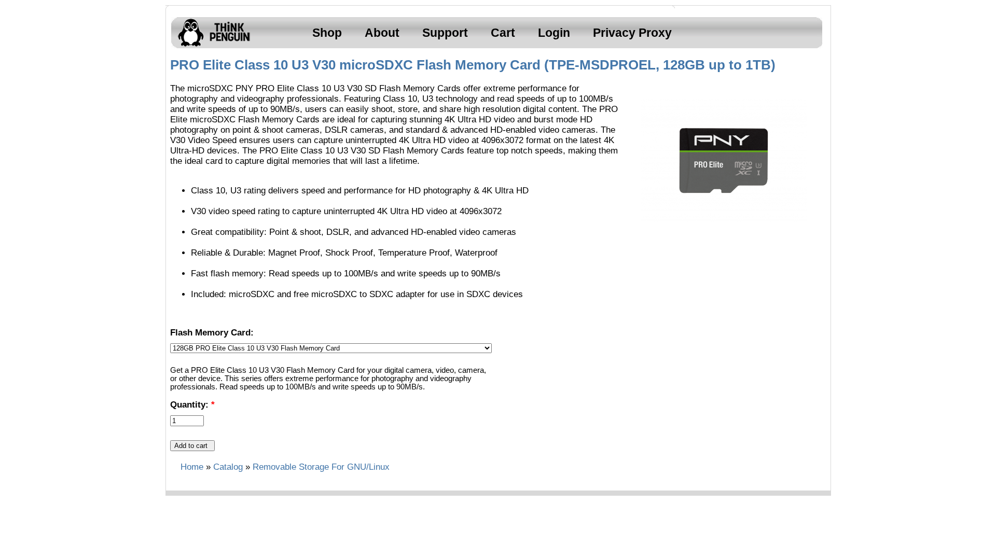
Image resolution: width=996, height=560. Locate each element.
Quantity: (192, 405)
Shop (327, 32)
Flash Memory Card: (212, 333)
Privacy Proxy (632, 32)
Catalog (228, 467)
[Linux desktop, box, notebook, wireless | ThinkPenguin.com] (212, 46)
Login (554, 32)
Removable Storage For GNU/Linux (321, 467)
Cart (503, 32)
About (382, 32)
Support (445, 32)
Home (192, 467)
